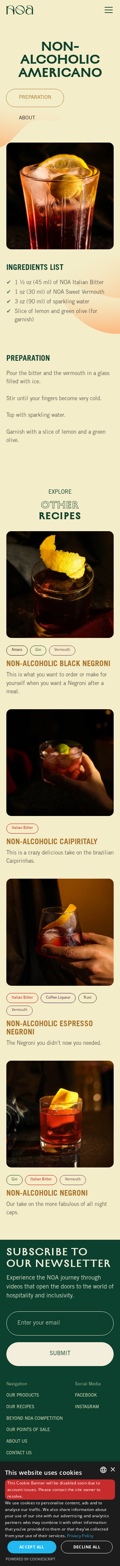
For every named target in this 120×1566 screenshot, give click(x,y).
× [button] (112, 1469)
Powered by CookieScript (30, 1558)
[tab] (35, 98)
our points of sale (28, 1430)
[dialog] (60, 1514)
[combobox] (103, 1470)
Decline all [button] (86, 1547)
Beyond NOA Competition (34, 1419)
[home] (19, 10)
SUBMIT (60, 1354)
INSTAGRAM (87, 1407)
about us (16, 1442)
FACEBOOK (86, 1396)
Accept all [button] (31, 1547)
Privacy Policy (80, 1535)
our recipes (20, 1407)
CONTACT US (19, 1453)
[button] (107, 10)
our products (22, 1396)
